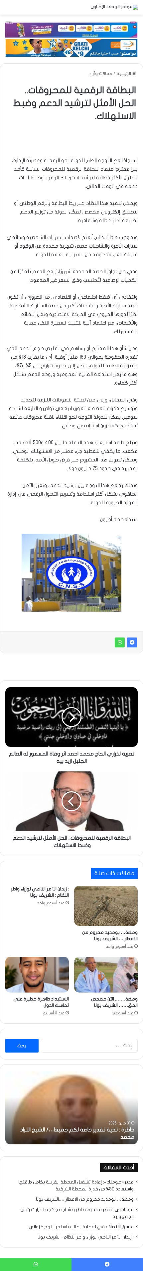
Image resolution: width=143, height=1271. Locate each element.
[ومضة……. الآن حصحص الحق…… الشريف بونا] (106, 975)
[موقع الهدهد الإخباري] (114, 7)
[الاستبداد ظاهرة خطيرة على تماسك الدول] (37, 975)
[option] (71, 1107)
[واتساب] (120, 642)
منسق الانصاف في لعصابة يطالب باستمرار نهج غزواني (81, 1227)
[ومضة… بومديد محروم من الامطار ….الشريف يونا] (106, 906)
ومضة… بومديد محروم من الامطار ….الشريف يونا (85, 1199)
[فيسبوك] (132, 642)
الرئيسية (124, 73)
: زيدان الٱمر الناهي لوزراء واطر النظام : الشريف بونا (86, 1237)
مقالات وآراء (100, 73)
